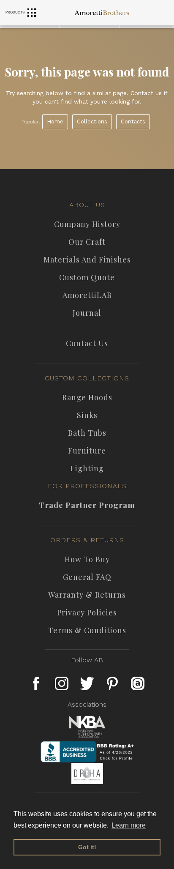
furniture (87, 450)
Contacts (133, 121)
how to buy (87, 559)
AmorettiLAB (87, 295)
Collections (92, 121)
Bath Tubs (87, 433)
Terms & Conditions (87, 630)
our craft (87, 242)
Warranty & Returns (87, 595)
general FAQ (87, 577)
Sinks (87, 415)
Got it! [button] (87, 847)
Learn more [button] (128, 825)
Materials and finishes (87, 259)
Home (55, 121)
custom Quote (87, 277)
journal (87, 313)
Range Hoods (87, 397)
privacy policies (87, 612)
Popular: (31, 122)
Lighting (87, 468)
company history (87, 224)
